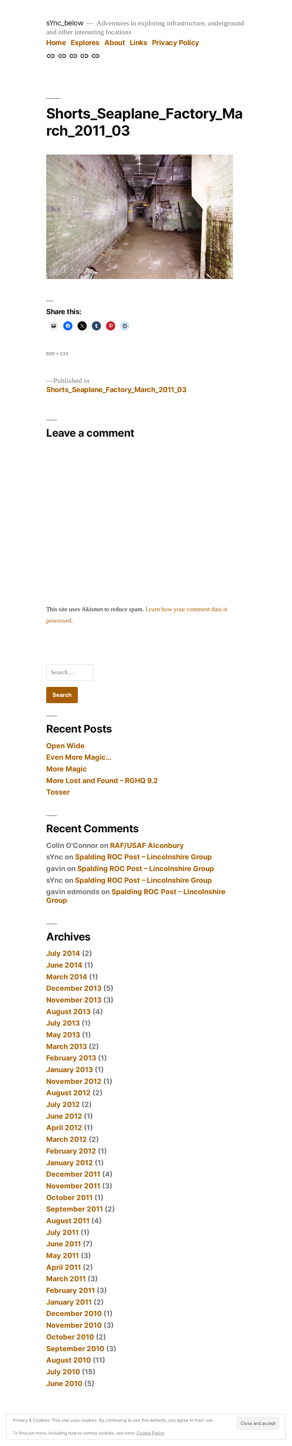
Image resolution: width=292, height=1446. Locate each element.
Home (56, 42)
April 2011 (63, 1267)
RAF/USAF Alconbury (147, 845)
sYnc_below (64, 23)
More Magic (66, 769)
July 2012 (63, 1104)
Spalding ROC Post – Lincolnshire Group (143, 857)
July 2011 (62, 1232)
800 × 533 (57, 353)
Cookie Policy (150, 1433)
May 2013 (63, 1034)
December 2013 (74, 988)
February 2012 (71, 1151)
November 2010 (74, 1325)
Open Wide (65, 745)
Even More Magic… (78, 757)
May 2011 (62, 1255)
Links (138, 42)
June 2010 (64, 1383)
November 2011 (73, 1186)
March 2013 (66, 1046)
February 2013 (71, 1058)
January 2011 (69, 1302)
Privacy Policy (175, 42)
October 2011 (69, 1197)
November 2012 (74, 1081)
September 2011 (74, 1209)
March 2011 (66, 1278)
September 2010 (75, 1348)
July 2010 (63, 1371)
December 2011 (73, 1174)
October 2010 (70, 1337)
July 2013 (63, 1023)
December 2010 (74, 1313)
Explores (85, 42)
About (114, 42)
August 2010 (68, 1360)
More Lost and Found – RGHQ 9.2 (102, 780)
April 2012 (64, 1127)
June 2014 (64, 965)
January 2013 (69, 1069)
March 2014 (66, 976)
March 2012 (66, 1139)
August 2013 (68, 1011)
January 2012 (69, 1162)
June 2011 (63, 1244)
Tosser (58, 792)
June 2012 (64, 1116)
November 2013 (74, 1000)
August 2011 (68, 1220)
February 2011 (70, 1290)
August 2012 (68, 1092)
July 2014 (63, 953)
